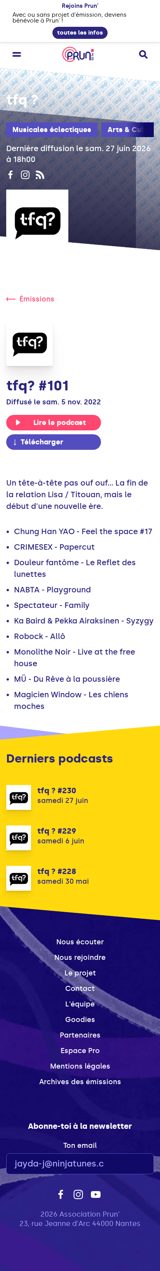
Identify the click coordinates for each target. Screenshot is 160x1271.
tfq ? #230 (56, 790)
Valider (126, 1164)
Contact (80, 988)
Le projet (80, 973)
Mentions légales (80, 1066)
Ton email (80, 1145)
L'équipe (80, 1004)
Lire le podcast (59, 422)
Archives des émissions (80, 1082)
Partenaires (80, 1035)
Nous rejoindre (80, 957)
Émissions (36, 299)
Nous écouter (80, 942)
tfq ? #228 (56, 871)
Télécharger (42, 442)
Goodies (80, 1019)
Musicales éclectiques (51, 129)
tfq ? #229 (56, 831)
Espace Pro (80, 1050)
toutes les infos (80, 32)
